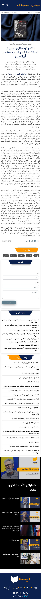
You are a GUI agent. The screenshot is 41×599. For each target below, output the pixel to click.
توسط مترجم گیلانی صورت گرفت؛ (20, 44)
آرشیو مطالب (36, 588)
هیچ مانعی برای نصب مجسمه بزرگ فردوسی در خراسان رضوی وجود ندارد (19, 321)
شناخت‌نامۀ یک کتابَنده (32, 382)
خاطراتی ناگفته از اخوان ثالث (31, 423)
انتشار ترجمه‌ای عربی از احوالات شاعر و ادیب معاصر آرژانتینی (20, 52)
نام (38, 273)
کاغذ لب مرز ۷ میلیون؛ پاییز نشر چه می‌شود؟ (26, 395)
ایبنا (28, 7)
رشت (36, 255)
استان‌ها (30, 12)
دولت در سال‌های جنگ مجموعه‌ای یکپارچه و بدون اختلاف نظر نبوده (21, 368)
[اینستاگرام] (20, 593)
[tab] (26, 357)
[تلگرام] (23, 593)
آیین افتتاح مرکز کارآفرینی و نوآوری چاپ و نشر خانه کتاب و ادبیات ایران (10, 528)
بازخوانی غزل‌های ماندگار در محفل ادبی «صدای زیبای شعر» (20, 339)
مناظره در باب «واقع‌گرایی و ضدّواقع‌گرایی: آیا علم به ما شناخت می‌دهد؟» (21, 451)
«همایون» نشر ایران (33, 442)
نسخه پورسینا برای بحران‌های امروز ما (28, 377)
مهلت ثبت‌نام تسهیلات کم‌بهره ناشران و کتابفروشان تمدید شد (22, 403)
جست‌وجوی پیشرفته (7, 588)
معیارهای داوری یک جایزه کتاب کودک (28, 408)
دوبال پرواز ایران (14, 540)
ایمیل (37, 282)
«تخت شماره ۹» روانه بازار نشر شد (29, 427)
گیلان (29, 255)
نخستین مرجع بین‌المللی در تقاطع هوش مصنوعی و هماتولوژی (21, 386)
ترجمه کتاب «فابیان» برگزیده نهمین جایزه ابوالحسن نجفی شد (20, 349)
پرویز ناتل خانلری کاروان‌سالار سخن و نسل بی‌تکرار (22, 330)
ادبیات (13, 255)
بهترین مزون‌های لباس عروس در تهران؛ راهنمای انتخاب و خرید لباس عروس (21, 413)
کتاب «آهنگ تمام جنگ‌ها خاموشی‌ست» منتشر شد (22, 342)
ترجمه (21, 255)
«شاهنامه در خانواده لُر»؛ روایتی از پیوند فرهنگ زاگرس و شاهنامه (21, 326)
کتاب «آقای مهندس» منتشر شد (28, 345)
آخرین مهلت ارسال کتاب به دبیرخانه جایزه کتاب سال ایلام (23, 438)
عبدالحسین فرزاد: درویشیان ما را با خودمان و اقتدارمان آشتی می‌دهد (19, 334)
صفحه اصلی (37, 12)
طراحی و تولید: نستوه (18, 596)
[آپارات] (27, 593)
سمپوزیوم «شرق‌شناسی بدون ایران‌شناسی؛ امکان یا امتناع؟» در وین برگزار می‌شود (21, 432)
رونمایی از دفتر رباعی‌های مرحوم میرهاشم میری (25, 418)
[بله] (17, 593)
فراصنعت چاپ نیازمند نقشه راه (10, 498)
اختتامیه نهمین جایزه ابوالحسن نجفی (10, 555)
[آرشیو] (14, 593)
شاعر (5, 255)
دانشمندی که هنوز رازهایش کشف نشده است (26, 363)
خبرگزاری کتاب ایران (20, 74)
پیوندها (16, 588)
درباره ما (21, 588)
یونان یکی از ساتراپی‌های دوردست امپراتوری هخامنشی (24, 390)
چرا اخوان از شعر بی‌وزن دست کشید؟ (10, 513)
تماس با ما (28, 588)
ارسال (9, 302)
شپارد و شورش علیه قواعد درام (30, 373)
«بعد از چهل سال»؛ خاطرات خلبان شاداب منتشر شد (24, 446)
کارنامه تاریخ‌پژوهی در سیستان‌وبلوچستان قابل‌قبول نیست (23, 399)
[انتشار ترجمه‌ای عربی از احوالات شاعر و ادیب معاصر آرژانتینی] (20, 27)
